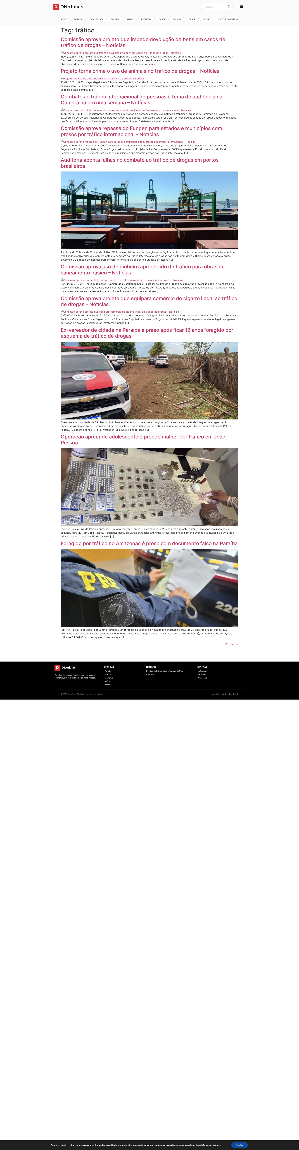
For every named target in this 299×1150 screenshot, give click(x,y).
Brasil (192, 19)
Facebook (202, 674)
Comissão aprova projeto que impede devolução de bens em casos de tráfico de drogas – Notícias (143, 42)
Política (115, 19)
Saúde (162, 19)
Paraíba (78, 19)
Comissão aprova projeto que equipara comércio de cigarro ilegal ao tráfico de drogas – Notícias (149, 301)
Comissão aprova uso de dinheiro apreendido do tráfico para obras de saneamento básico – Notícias (143, 270)
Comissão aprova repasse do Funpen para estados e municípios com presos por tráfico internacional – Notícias (141, 131)
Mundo (130, 19)
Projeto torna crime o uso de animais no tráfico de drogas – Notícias (140, 71)
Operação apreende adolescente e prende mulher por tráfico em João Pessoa (143, 440)
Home (64, 19)
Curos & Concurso (228, 19)
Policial (177, 19)
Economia (146, 19)
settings (217, 1145)
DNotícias (71, 7)
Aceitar (239, 1145)
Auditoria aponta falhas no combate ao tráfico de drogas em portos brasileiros (140, 163)
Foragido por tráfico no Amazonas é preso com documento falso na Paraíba (149, 543)
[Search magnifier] (229, 7)
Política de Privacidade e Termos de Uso (164, 671)
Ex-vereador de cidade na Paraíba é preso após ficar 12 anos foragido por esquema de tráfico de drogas (147, 333)
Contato (150, 674)
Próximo (231, 644)
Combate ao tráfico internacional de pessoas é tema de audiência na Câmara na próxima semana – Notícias (141, 100)
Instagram (202, 671)
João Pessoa (97, 19)
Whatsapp (202, 678)
